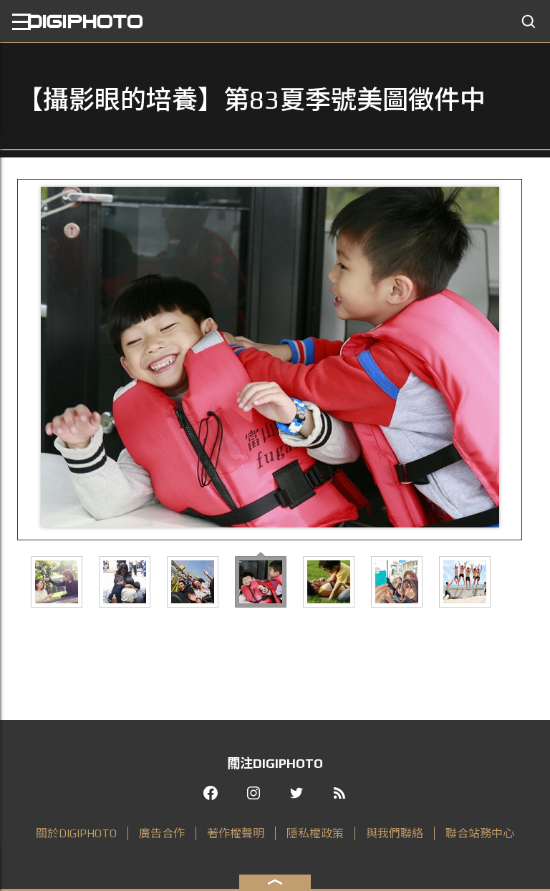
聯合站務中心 (479, 833)
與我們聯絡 (394, 833)
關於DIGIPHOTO (76, 833)
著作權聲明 (235, 833)
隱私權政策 (315, 833)
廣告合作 (162, 833)
